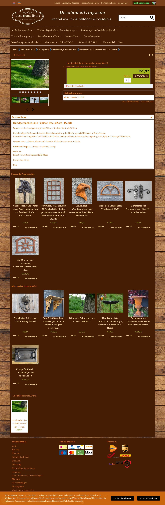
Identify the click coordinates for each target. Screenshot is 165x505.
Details (16, 226)
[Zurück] (149, 55)
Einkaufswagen (142, 3)
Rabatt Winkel (67, 42)
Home (57, 3)
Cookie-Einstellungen (122, 498)
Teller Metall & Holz (88, 42)
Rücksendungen (19, 483)
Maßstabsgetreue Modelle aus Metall (98, 30)
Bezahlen (16, 461)
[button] (20, 92)
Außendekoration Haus (49, 36)
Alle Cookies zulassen (148, 498)
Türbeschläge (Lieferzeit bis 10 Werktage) (56, 30)
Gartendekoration (91, 36)
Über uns (16, 453)
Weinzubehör (51, 42)
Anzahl (127, 76)
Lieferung (16, 464)
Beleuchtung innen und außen (25, 42)
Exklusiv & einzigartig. (22, 36)
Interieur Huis (71, 36)
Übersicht (20, 55)
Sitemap (16, 449)
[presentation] (15, 76)
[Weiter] (152, 55)
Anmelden (123, 3)
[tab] (82, 117)
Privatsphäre (18, 486)
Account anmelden (90, 3)
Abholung (16, 472)
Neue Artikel (109, 42)
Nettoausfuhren (108, 3)
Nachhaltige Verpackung (23, 468)
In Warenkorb (141, 76)
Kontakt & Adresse (70, 3)
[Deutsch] (19, 3)
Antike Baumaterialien (21, 30)
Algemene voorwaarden (23, 490)
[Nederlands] (13, 3)
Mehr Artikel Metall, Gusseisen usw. (138, 102)
